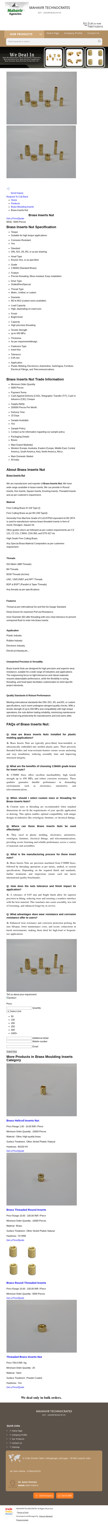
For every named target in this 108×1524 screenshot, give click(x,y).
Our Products (21, 34)
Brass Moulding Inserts (22, 207)
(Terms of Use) (23, 1512)
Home (14, 200)
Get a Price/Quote (15, 218)
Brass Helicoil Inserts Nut (22, 1120)
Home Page (53, 33)
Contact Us (93, 33)
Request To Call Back (17, 196)
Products (15, 203)
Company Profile (73, 33)
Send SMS (67, 1495)
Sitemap (16, 1447)
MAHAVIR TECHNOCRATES (49, 9)
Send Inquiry (16, 193)
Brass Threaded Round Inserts (26, 1209)
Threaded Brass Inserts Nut (24, 1356)
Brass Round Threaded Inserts (26, 1282)
